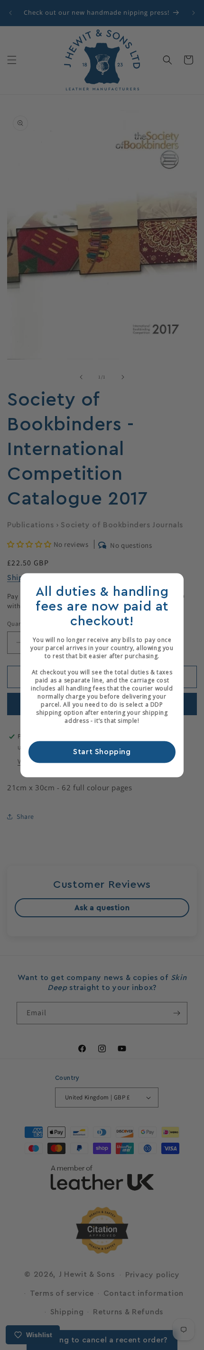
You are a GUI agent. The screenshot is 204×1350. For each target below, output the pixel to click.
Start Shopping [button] (101, 752)
